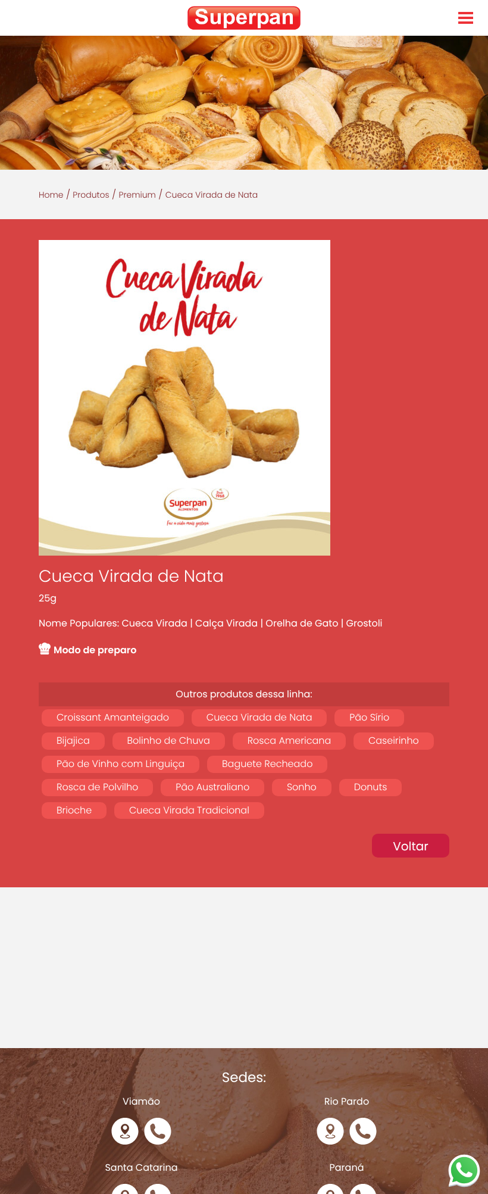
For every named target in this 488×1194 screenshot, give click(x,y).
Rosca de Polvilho (97, 787)
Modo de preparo (95, 650)
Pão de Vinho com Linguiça (120, 764)
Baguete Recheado (267, 764)
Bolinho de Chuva (168, 740)
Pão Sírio (369, 717)
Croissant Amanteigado (113, 717)
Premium (137, 195)
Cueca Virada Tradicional (189, 810)
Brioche (74, 810)
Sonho (302, 787)
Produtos (91, 195)
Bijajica (73, 740)
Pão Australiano (212, 787)
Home (51, 195)
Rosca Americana (289, 740)
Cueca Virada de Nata (259, 717)
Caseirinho (393, 740)
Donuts (370, 787)
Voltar (410, 846)
